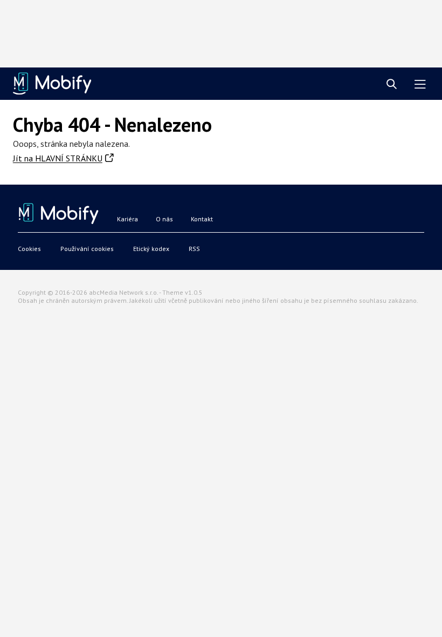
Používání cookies (87, 249)
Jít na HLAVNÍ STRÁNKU (57, 158)
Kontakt (202, 219)
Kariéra (127, 219)
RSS (194, 249)
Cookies (29, 249)
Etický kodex (151, 249)
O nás (164, 219)
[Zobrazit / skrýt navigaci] (420, 84)
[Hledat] (391, 84)
